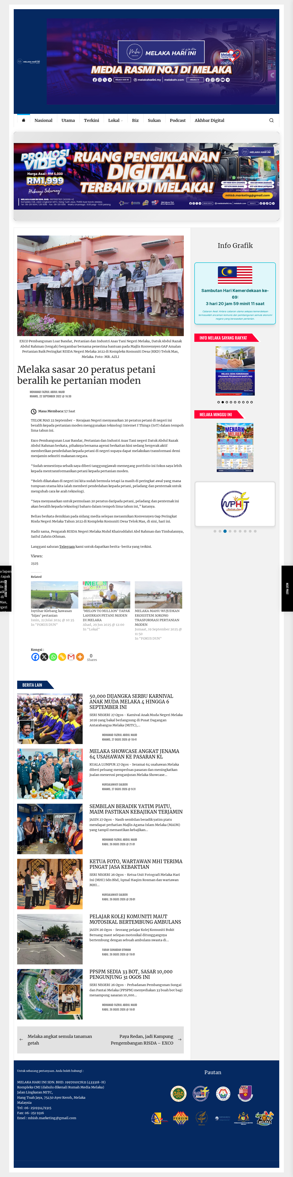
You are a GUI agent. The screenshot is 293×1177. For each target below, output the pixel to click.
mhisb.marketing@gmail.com (52, 1118)
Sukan (154, 120)
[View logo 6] (240, 531)
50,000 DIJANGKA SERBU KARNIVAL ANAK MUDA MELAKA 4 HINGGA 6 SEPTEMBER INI (131, 701)
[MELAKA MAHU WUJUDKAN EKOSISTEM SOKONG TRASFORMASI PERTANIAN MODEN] (158, 594)
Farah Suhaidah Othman (116, 950)
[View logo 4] (230, 531)
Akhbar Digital (209, 120)
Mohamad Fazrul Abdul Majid (47, 392)
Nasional (43, 120)
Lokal (113, 120)
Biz (135, 120)
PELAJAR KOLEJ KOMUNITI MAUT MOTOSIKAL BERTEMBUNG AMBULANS (135, 919)
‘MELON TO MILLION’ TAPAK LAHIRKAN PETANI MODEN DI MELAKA (106, 615)
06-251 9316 (34, 1113)
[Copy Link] (62, 657)
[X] (44, 657)
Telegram (67, 547)
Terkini (91, 120)
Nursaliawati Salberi (115, 784)
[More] (80, 657)
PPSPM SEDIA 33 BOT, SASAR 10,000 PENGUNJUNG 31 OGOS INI (131, 974)
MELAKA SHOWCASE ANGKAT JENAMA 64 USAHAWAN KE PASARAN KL (134, 754)
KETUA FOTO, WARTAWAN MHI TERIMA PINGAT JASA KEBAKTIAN (136, 864)
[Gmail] (71, 657)
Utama (68, 120)
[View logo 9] (255, 531)
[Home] (23, 120)
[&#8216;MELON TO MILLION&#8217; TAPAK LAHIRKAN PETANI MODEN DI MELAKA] (106, 594)
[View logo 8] (250, 531)
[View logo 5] (235, 531)
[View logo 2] (220, 531)
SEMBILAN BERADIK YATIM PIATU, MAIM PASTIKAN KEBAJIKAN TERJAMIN (136, 809)
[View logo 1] (215, 531)
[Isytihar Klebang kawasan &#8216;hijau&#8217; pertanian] (54, 594)
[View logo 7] (245, 531)
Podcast (178, 120)
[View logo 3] (225, 531)
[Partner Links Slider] (235, 504)
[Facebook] (35, 657)
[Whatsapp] (53, 657)
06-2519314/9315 (37, 1108)
